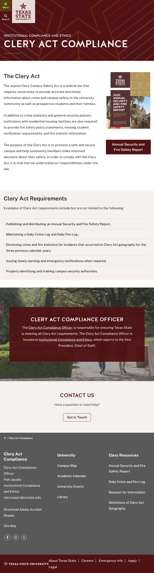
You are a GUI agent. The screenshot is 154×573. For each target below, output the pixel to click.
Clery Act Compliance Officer (50, 327)
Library (62, 497)
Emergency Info (111, 561)
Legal (53, 567)
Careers (88, 561)
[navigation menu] (5, 5)
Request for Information (127, 492)
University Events (70, 486)
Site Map (10, 526)
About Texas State (62, 561)
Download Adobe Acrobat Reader (23, 512)
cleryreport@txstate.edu (22, 497)
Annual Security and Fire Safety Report (127, 468)
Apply (132, 561)
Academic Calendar (71, 476)
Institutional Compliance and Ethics (65, 339)
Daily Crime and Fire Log (127, 482)
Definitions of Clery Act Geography (126, 505)
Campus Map (67, 466)
